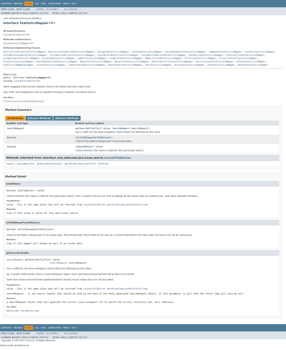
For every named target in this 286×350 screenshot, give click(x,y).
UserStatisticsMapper (158, 65)
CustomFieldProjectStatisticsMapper (72, 55)
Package (18, 3)
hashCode (103, 163)
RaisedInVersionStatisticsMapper (56, 61)
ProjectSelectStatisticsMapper (238, 58)
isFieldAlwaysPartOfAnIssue (92, 137)
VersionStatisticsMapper (189, 65)
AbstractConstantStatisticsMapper (24, 51)
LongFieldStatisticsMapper (125, 58)
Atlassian (30, 340)
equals (10, 163)
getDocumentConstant (49, 163)
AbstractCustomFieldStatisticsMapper (71, 51)
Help (73, 3)
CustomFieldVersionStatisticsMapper (163, 55)
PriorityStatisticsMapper (200, 58)
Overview (6, 3)
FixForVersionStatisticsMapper (245, 55)
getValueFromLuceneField (80, 163)
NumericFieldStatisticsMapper (163, 58)
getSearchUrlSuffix (87, 128)
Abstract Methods (67, 118)
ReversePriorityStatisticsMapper (172, 61)
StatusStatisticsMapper (51, 65)
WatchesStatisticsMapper (253, 65)
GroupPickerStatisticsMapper (21, 58)
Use (37, 3)
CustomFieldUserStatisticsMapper (117, 55)
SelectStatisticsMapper (250, 61)
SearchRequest (15, 128)
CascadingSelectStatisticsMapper (185, 51)
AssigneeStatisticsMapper (113, 51)
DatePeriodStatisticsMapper (206, 55)
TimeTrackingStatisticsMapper (86, 65)
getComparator (25, 163)
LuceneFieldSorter (14, 34)
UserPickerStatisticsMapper (125, 65)
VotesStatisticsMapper (221, 65)
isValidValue (83, 146)
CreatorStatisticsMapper (259, 51)
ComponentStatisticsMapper (225, 51)
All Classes (71, 9)
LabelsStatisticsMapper (92, 58)
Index (66, 3)
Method (44, 13)
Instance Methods (39, 118)
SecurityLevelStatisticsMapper (214, 61)
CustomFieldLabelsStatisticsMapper (25, 55)
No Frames (52, 9)
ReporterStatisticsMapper (96, 61)
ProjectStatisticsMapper (18, 61)
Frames (40, 9)
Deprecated (54, 3)
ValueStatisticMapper (16, 43)
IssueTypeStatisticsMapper (58, 58)
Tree (43, 3)
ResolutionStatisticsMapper (132, 61)
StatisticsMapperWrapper (18, 65)
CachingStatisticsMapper (147, 51)
